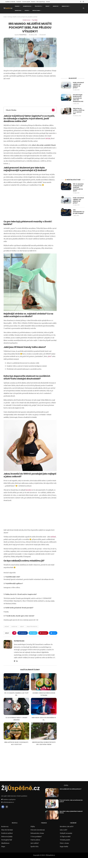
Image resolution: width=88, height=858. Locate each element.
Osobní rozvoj (27, 6)
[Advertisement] (30, 93)
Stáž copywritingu (40, 1)
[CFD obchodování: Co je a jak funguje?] (66, 212)
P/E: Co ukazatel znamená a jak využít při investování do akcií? (78, 187)
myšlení (7, 626)
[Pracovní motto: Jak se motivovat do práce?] (52, 803)
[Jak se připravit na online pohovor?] (52, 792)
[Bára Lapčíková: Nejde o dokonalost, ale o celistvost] (16, 731)
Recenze (33, 1)
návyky (48, 138)
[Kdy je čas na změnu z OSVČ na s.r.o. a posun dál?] (66, 111)
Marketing (18, 10)
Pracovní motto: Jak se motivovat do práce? (71, 800)
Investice (55, 6)
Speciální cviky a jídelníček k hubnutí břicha (71, 812)
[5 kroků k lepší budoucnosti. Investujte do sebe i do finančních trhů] (66, 97)
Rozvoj (14, 823)
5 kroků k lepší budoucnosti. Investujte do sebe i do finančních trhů (78, 98)
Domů (5, 16)
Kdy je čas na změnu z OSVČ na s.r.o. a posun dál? (78, 111)
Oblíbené (73, 823)
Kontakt (48, 1)
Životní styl (38, 6)
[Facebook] (81, 2)
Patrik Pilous (23, 34)
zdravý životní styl (32, 626)
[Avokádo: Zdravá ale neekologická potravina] (44, 681)
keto (49, 356)
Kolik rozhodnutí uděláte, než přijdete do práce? (78, 85)
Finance (17, 6)
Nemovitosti (65, 6)
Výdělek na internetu (10, 1)
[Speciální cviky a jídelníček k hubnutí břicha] (52, 815)
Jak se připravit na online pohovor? (70, 789)
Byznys (27, 10)
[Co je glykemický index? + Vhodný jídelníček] (16, 706)
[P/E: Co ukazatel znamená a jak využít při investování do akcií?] (16, 681)
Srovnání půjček (26, 1)
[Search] (83, 8)
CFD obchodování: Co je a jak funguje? (78, 211)
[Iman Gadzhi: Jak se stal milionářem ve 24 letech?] (44, 706)
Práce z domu (36, 10)
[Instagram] (83, 2)
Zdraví (47, 6)
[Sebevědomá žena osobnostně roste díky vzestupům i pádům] (44, 731)
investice (29, 490)
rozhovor (14, 626)
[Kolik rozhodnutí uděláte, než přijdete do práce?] (66, 85)
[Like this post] (14, 633)
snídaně (53, 537)
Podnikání (18, 1)
